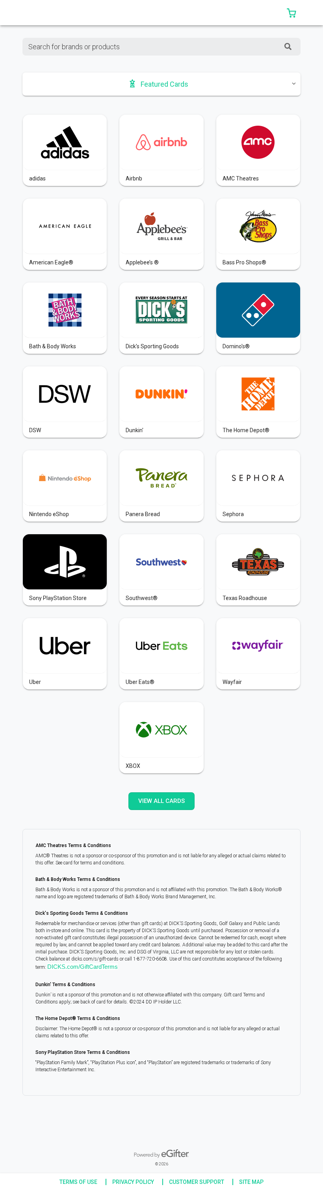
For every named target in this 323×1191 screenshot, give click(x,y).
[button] (291, 12)
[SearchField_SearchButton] (288, 47)
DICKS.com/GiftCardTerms (82, 966)
